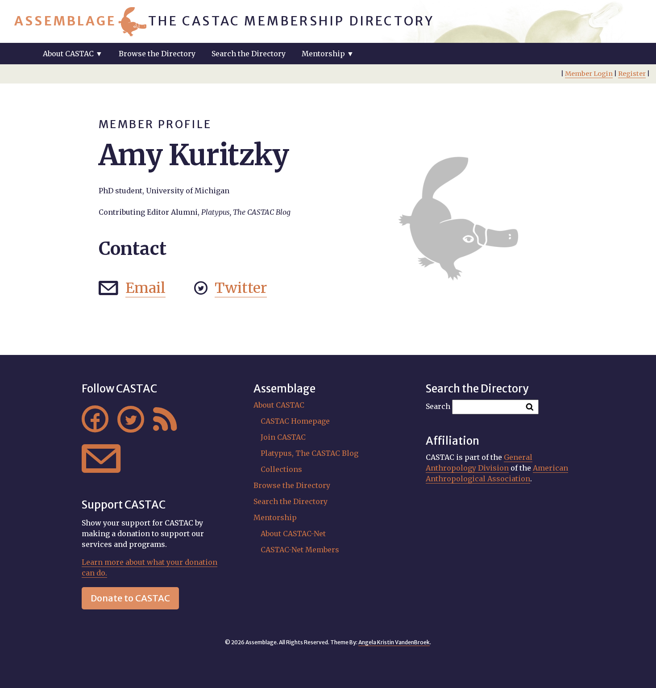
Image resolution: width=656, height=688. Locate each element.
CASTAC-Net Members (300, 549)
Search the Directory (249, 53)
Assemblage (65, 21)
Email (145, 288)
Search (438, 406)
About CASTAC (278, 404)
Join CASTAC (283, 437)
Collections (281, 469)
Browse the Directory (157, 53)
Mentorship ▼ (328, 53)
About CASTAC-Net (293, 533)
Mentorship (275, 517)
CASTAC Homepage (295, 421)
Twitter (241, 288)
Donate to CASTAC (130, 598)
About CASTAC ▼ (73, 53)
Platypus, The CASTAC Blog (309, 453)
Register (632, 74)
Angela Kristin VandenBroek (394, 642)
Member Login (589, 74)
